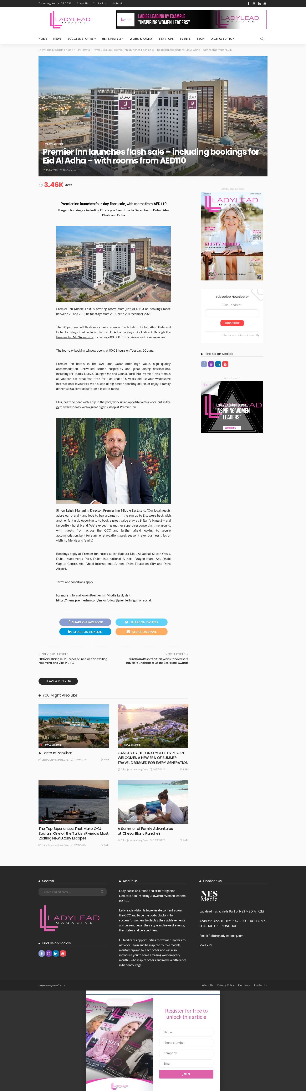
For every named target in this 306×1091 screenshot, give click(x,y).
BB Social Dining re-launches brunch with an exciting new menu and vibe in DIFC (73, 661)
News (57, 39)
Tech (200, 39)
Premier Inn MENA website (74, 337)
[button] (153, 992)
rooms (113, 309)
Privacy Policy (225, 985)
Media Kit (117, 3)
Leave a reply (56, 681)
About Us (82, 3)
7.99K (185, 769)
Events (185, 39)
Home (43, 39)
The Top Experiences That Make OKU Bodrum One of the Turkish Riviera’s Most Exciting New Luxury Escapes (74, 833)
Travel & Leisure (54, 144)
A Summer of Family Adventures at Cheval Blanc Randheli (145, 831)
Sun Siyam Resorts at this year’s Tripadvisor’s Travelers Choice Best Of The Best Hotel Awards (157, 661)
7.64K (106, 845)
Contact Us (100, 3)
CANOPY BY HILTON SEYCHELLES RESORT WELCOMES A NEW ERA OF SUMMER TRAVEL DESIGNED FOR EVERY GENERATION (153, 757)
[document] (153, 1041)
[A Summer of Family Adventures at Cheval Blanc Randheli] (153, 801)
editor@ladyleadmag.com (55, 759)
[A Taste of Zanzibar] (74, 726)
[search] (262, 38)
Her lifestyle (111, 39)
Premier (147, 374)
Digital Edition (223, 39)
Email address (232, 305)
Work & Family (141, 39)
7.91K (106, 759)
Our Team (244, 985)
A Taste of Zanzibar (55, 752)
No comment (69, 170)
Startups (166, 39)
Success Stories (80, 39)
